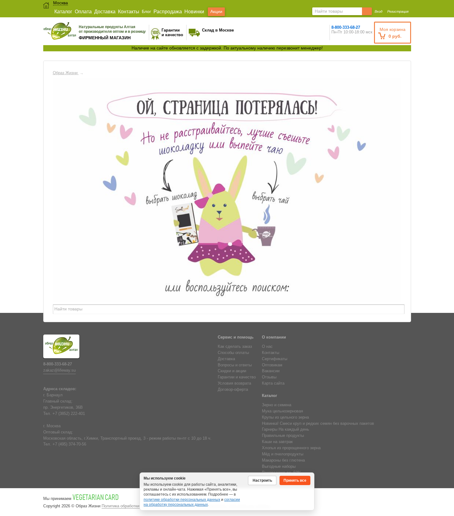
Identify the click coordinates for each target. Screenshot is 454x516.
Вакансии (271, 371)
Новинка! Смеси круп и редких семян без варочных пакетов (318, 423)
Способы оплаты (233, 353)
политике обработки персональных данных (182, 499)
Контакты (128, 11)
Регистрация (398, 11)
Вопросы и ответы (235, 365)
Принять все (295, 480)
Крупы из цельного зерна (285, 417)
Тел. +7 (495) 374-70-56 (64, 444)
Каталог (63, 11)
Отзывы (269, 377)
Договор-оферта (233, 389)
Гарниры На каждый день (285, 429)
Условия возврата (234, 383)
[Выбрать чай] (270, 195)
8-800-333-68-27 (345, 27)
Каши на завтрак (277, 442)
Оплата (83, 11)
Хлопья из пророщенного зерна (291, 448)
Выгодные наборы (279, 466)
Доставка (105, 11)
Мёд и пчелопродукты (282, 454)
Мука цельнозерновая (282, 411)
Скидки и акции (232, 371)
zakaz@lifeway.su (59, 370)
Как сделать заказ (235, 346)
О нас (267, 346)
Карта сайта (273, 383)
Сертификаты (274, 359)
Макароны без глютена (283, 460)
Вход (378, 11)
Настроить (262, 480)
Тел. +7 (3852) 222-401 (64, 414)
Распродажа (167, 11)
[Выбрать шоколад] (174, 195)
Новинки (194, 11)
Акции (216, 11)
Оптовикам (272, 365)
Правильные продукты (283, 435)
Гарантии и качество (237, 377)
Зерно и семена (276, 405)
